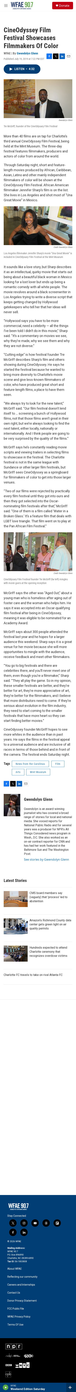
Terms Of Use (15, 1324)
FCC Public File (15, 1308)
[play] (5, 1387)
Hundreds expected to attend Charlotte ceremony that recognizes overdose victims (48, 952)
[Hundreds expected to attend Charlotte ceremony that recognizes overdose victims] (16, 954)
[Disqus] (38, 1049)
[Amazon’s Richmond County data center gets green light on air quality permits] (16, 926)
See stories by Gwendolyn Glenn (46, 859)
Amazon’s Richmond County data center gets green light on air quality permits (50, 924)
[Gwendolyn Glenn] (12, 805)
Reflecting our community (22, 1276)
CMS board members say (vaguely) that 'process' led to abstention (49, 897)
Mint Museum (38, 772)
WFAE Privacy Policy (18, 1316)
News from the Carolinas (30, 763)
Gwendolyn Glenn (27, 53)
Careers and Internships (21, 1284)
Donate (64, 5)
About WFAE (14, 1268)
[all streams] (71, 1387)
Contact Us (13, 1292)
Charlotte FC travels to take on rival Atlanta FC (33, 975)
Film (58, 763)
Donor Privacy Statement (22, 1300)
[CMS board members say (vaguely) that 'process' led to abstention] (16, 899)
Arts (18, 772)
